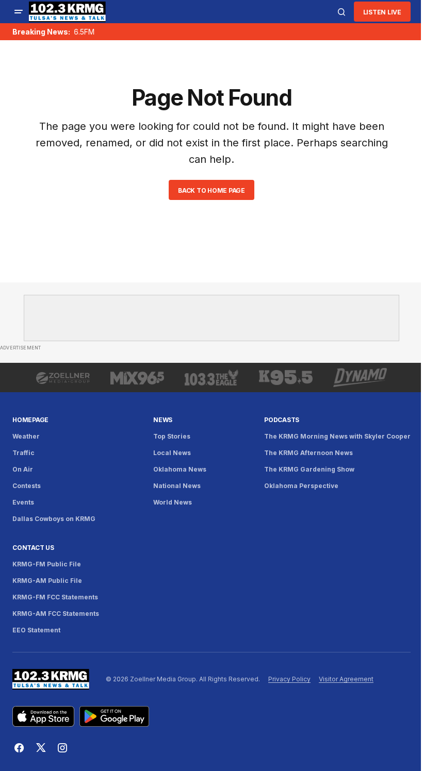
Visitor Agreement (346, 679)
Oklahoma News (179, 469)
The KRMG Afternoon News (308, 453)
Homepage (30, 420)
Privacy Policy (289, 679)
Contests (26, 486)
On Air (22, 469)
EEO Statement (36, 630)
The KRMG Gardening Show (309, 469)
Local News (172, 453)
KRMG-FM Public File (46, 564)
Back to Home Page (211, 190)
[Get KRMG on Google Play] (114, 716)
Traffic (23, 453)
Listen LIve (382, 12)
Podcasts (281, 420)
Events (23, 502)
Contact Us (33, 547)
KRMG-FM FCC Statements (55, 597)
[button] (18, 12)
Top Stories (171, 436)
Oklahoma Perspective (301, 486)
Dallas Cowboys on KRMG (53, 519)
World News (172, 502)
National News (177, 486)
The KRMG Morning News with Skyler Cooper (337, 436)
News (162, 420)
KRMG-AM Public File (47, 580)
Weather (26, 436)
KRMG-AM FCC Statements (55, 613)
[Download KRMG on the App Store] (43, 716)
